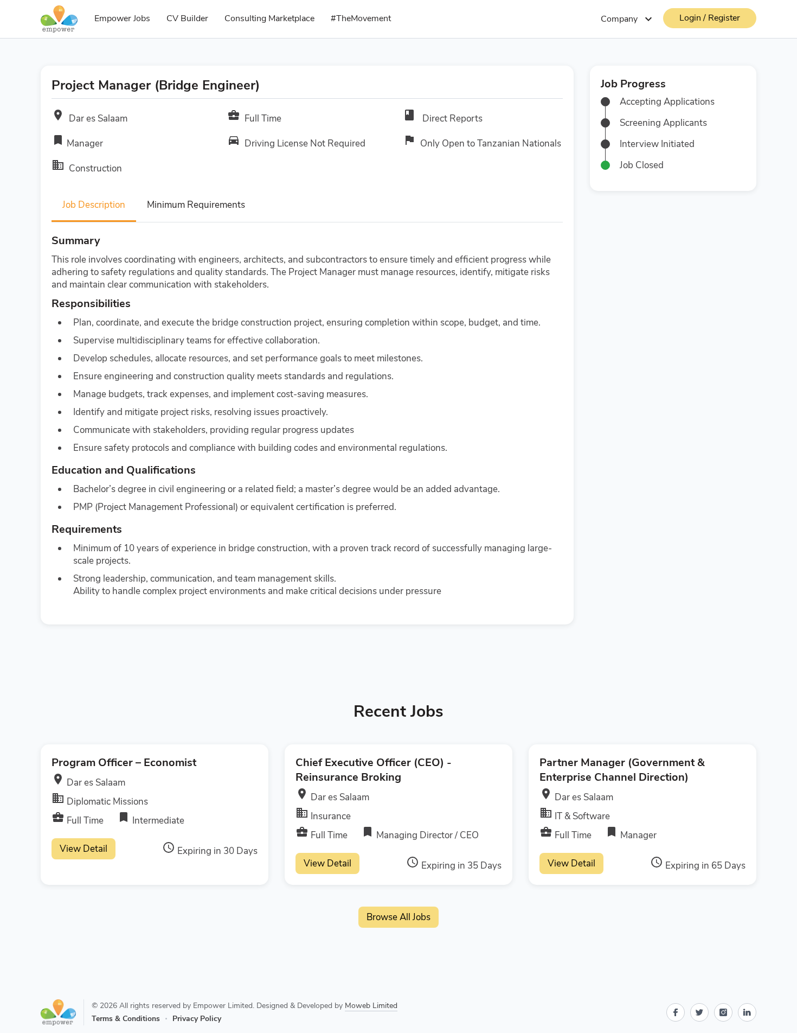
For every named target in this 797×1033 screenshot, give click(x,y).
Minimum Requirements (196, 205)
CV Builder (187, 18)
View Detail (83, 849)
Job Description (93, 205)
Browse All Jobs (398, 917)
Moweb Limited (371, 1005)
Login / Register (709, 18)
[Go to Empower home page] (62, 1012)
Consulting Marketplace (269, 18)
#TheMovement (361, 18)
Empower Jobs (122, 18)
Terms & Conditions (126, 1018)
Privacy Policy (196, 1018)
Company (628, 18)
